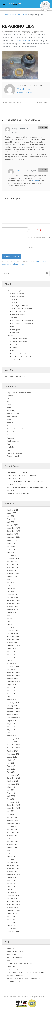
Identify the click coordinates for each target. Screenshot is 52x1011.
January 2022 (12, 597)
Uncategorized (13, 456)
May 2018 (11, 730)
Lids (12, 327)
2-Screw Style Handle (19, 342)
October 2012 (12, 835)
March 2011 (11, 859)
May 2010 (11, 886)
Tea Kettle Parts (17, 360)
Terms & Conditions (15, 975)
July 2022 (11, 579)
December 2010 (13, 865)
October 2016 (12, 781)
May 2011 (11, 853)
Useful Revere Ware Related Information (24, 978)
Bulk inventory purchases (17, 473)
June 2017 (11, 763)
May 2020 (11, 658)
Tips (25, 15)
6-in (15, 300)
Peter (18, 171)
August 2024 (12, 513)
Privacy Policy (12, 966)
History (9, 408)
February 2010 (13, 895)
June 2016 (11, 790)
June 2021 (11, 618)
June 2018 (11, 727)
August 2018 (12, 721)
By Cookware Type (14, 291)
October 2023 (12, 534)
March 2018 (12, 736)
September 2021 (14, 609)
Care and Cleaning (15, 957)
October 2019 (12, 679)
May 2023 (11, 549)
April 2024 (11, 522)
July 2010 (11, 880)
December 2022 (13, 564)
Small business (13, 441)
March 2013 (12, 826)
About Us (10, 948)
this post (35, 181)
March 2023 (12, 555)
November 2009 (13, 904)
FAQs (9, 960)
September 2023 (14, 537)
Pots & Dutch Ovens (18, 312)
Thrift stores (12, 447)
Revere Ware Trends (12, 102)
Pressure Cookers (17, 315)
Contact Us (11, 954)
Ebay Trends (43, 102)
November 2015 (13, 805)
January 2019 (12, 706)
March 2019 (12, 700)
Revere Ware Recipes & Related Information (25, 972)
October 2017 (12, 751)
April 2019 (11, 697)
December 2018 (13, 709)
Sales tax (10, 435)
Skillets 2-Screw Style (19, 297)
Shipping (10, 438)
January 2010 (12, 898)
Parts (9, 420)
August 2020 (12, 649)
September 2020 (14, 646)
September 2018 (14, 718)
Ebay (9, 405)
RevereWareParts (12, 31)
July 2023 (11, 543)
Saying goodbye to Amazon (18, 494)
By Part (10, 336)
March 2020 (12, 664)
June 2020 (11, 655)
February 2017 (13, 775)
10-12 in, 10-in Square (23, 309)
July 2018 (11, 724)
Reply (42, 128)
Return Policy (12, 969)
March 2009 (12, 929)
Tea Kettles (15, 318)
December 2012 (13, 832)
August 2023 (12, 540)
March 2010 (12, 892)
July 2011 (11, 850)
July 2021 (11, 615)
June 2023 (11, 546)
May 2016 (11, 793)
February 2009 (13, 932)
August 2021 (12, 612)
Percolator (14, 333)
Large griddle (16, 330)
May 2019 (11, 694)
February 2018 (13, 739)
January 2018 (12, 742)
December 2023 (13, 528)
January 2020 (12, 670)
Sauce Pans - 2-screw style (21, 324)
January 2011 (12, 862)
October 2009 (12, 907)
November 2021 (13, 603)
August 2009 (12, 914)
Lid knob (14, 351)
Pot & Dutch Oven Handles (21, 357)
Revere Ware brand (15, 429)
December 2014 (13, 808)
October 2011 (12, 844)
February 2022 (13, 594)
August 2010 (12, 877)
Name (34, 230)
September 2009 (14, 911)
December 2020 (13, 637)
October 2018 (12, 715)
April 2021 (11, 624)
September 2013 (14, 823)
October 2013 (12, 820)
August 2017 (12, 757)
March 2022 (12, 591)
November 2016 (13, 778)
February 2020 (13, 667)
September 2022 (14, 573)
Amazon (10, 396)
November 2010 (13, 868)
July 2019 (11, 688)
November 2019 (13, 676)
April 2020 (11, 661)
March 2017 (12, 772)
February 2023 (13, 558)
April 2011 (11, 856)
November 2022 (13, 567)
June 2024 (11, 516)
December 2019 (13, 673)
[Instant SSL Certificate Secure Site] (21, 1003)
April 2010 (11, 889)
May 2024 (11, 519)
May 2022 (11, 585)
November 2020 (13, 640)
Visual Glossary (13, 981)
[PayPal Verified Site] (32, 1003)
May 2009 (11, 923)
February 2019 (13, 703)
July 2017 (11, 760)
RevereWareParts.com (16, 432)
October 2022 (12, 570)
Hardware (14, 348)
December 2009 (13, 901)
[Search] (47, 273)
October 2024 (12, 510)
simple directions (23, 40)
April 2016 (11, 796)
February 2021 (13, 630)
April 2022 (11, 588)
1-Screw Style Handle (19, 339)
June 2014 (11, 811)
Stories (9, 444)
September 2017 (14, 754)
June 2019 (11, 691)
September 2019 (14, 682)
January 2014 (12, 817)
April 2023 (11, 552)
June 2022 (11, 582)
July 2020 (11, 652)
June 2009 (11, 920)
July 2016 (11, 787)
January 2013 (12, 829)
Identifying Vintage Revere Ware (20, 963)
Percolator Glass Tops (19, 354)
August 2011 (12, 847)
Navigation (15, 3)
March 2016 (12, 799)
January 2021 (12, 633)
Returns (10, 426)
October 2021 (12, 606)
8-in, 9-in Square (21, 306)
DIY (8, 402)
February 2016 (13, 802)
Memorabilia (12, 417)
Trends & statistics (14, 453)
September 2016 (14, 784)
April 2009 (11, 926)
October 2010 (12, 871)
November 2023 (13, 531)
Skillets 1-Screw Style (19, 294)
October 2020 (12, 643)
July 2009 (11, 917)
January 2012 (12, 841)
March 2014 (12, 814)
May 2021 (11, 621)
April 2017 (11, 769)
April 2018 (11, 733)
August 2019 (12, 685)
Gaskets (13, 345)
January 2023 (12, 561)
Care (9, 399)
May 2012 (11, 838)
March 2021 (12, 627)
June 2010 (11, 883)
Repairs (10, 423)
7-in (15, 303)
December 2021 (13, 600)
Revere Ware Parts (11, 15)
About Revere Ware (15, 951)
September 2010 (14, 874)
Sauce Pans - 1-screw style (21, 321)
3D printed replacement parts (19, 393)
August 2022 (12, 576)
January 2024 (12, 525)
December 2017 (13, 745)
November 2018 (13, 712)
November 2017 (13, 748)
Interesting (11, 411)
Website (31, 247)
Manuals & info (13, 414)
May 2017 (11, 766)
